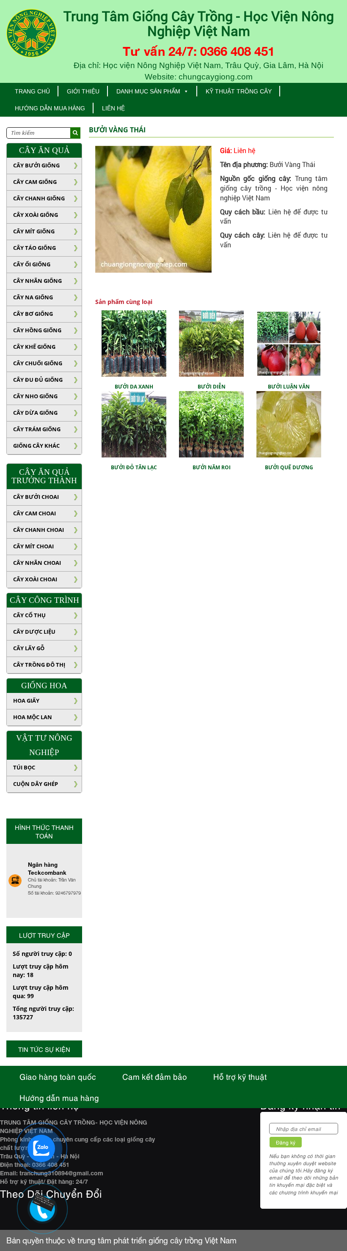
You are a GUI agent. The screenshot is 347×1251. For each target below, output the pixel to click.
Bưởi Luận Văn (289, 386)
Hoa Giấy (26, 700)
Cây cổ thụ (29, 615)
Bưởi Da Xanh (134, 386)
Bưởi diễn (212, 386)
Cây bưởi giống (36, 165)
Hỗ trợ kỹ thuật (240, 1076)
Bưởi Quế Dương (289, 467)
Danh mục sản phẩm (148, 91)
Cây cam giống (35, 182)
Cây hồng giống (37, 330)
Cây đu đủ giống (38, 379)
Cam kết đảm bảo (154, 1076)
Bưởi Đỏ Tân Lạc (134, 467)
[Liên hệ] (41, 1202)
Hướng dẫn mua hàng (50, 108)
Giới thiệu (83, 91)
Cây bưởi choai (36, 497)
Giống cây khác (36, 445)
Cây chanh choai (38, 530)
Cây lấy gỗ (28, 648)
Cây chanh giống (39, 198)
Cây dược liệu (34, 631)
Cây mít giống (34, 231)
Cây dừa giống (35, 412)
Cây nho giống (35, 396)
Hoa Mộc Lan (32, 717)
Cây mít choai (33, 546)
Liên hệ (113, 108)
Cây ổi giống (31, 264)
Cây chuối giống (37, 363)
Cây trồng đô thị (39, 664)
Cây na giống (33, 297)
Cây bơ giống (33, 314)
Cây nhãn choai (37, 563)
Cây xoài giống (35, 215)
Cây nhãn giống (37, 281)
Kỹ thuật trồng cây (239, 91)
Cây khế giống (34, 346)
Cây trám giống (37, 429)
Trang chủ (32, 91)
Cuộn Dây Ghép (35, 784)
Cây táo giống (34, 248)
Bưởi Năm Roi (212, 467)
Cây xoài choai (35, 579)
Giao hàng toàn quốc (57, 1076)
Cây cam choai (34, 513)
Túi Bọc (24, 767)
